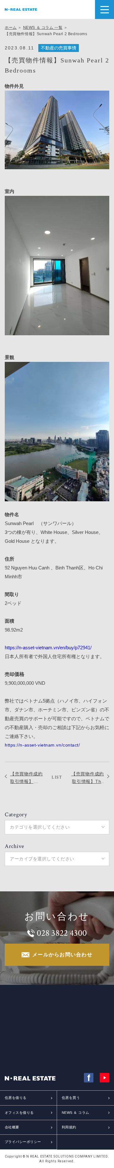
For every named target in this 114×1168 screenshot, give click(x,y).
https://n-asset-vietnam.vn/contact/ (42, 745)
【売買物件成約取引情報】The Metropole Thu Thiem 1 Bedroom (87, 778)
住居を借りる (16, 1098)
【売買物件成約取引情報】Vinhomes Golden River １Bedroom (26, 778)
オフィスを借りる (19, 1112)
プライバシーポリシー (23, 1142)
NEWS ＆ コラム (75, 1112)
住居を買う (71, 1098)
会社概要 (12, 1127)
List (57, 777)
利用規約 (69, 1127)
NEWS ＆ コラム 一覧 (43, 27)
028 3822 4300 (62, 933)
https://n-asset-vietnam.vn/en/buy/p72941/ (48, 647)
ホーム (11, 27)
